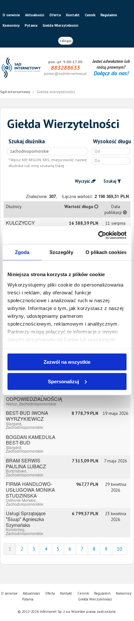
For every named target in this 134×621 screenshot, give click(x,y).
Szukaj (109, 181)
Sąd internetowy (15, 91)
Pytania (31, 25)
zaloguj (66, 40)
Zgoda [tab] (22, 252)
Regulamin (108, 15)
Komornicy (11, 25)
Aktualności (34, 15)
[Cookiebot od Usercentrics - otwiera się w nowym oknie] (98, 235)
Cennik (90, 15)
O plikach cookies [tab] (106, 252)
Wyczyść (82, 181)
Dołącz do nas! (111, 73)
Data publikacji (113, 209)
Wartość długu (79, 206)
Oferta (55, 15)
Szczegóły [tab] (61, 252)
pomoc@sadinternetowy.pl (65, 73)
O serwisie (11, 15)
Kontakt (73, 15)
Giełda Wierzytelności (60, 25)
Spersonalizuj (63, 381)
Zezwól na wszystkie (67, 362)
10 (119, 549)
